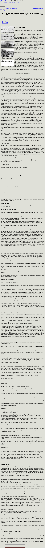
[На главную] (2, 0)
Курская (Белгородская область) (7, 21)
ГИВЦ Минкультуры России (21, 545)
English (15, 0)
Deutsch (12, 0)
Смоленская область (5, 24)
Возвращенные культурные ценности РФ (24, 8)
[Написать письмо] (8, 0)
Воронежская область (5, 20)
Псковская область (5, 22)
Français (18, 0)
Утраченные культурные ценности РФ (11, 8)
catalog (1, 9)
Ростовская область (5, 23)
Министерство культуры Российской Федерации (11, 2)
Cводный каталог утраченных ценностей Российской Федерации (21, 10)
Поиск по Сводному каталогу (36, 10)
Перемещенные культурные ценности (37, 8)
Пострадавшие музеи (7, 10)
